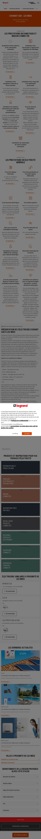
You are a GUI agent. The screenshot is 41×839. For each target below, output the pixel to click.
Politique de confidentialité (19, 420)
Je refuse (15, 433)
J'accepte (27, 433)
